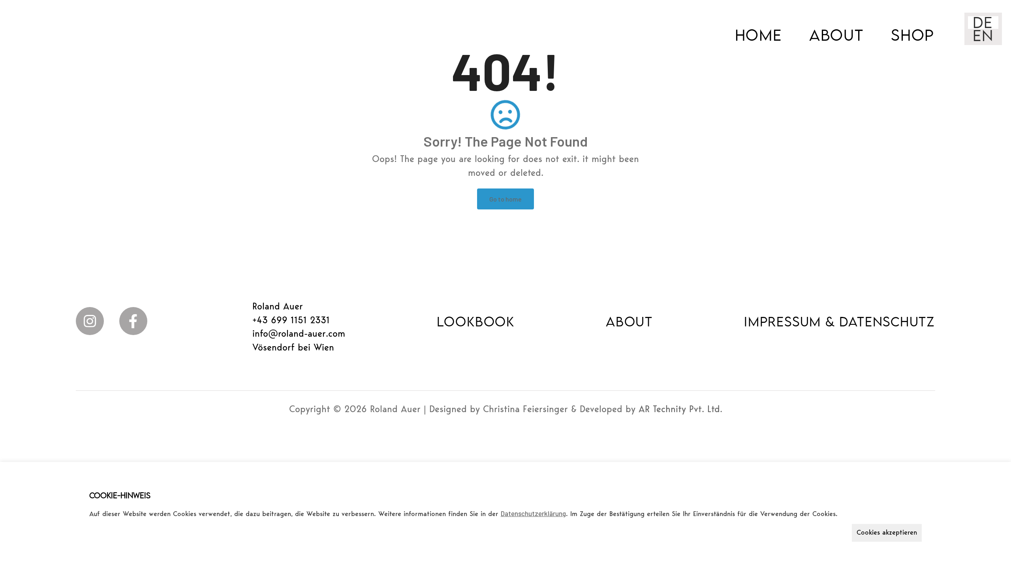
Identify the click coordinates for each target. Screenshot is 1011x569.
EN (983, 35)
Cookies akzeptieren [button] (887, 532)
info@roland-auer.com (298, 334)
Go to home (505, 199)
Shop (912, 35)
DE (983, 22)
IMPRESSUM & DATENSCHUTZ (839, 321)
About (836, 35)
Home (758, 35)
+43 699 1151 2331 (291, 321)
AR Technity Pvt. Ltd (679, 410)
